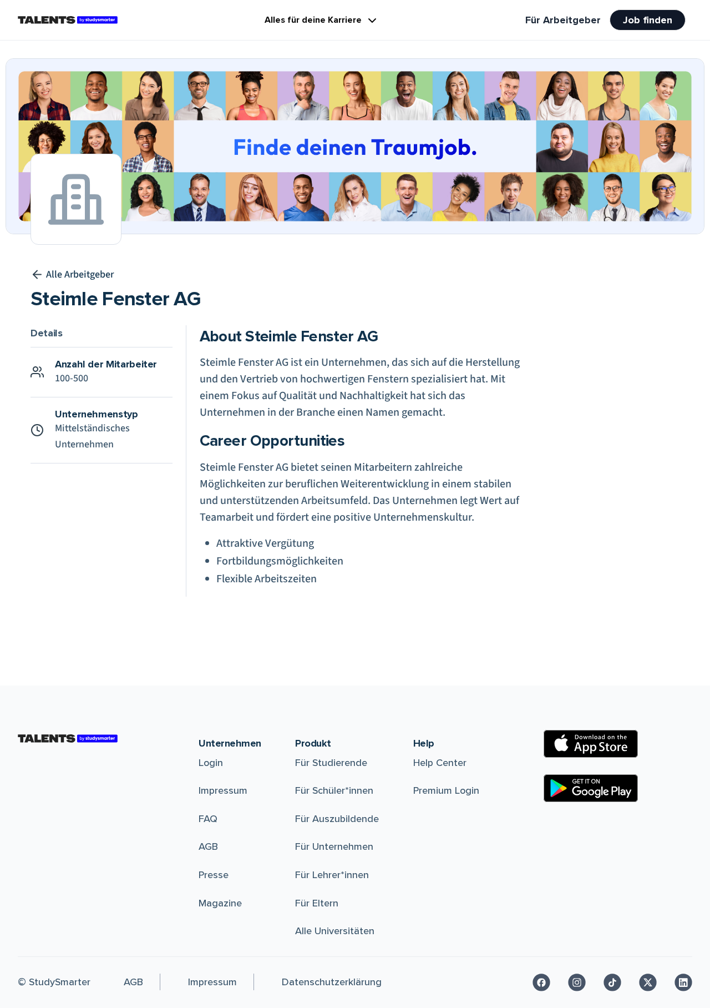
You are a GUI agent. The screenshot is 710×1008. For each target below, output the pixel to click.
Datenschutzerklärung (332, 982)
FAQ (208, 819)
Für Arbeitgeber (563, 20)
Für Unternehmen (334, 846)
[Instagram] (577, 982)
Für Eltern (316, 903)
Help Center (439, 763)
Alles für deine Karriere (313, 20)
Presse (214, 875)
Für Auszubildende (337, 819)
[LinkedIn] (683, 982)
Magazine (220, 903)
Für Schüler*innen (334, 790)
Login (211, 763)
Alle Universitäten (334, 931)
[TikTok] (612, 982)
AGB (208, 846)
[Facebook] (541, 982)
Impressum (223, 790)
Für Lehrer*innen (332, 875)
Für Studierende (331, 763)
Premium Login (446, 790)
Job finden (647, 20)
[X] (648, 982)
